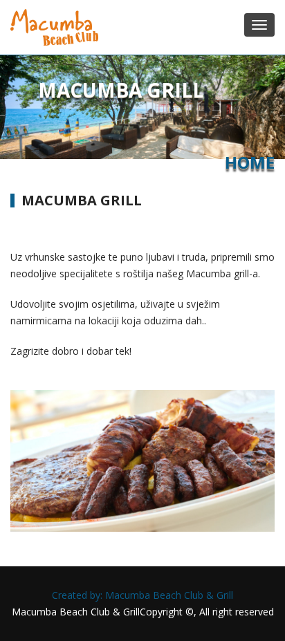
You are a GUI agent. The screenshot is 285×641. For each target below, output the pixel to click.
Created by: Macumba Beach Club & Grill (142, 595)
